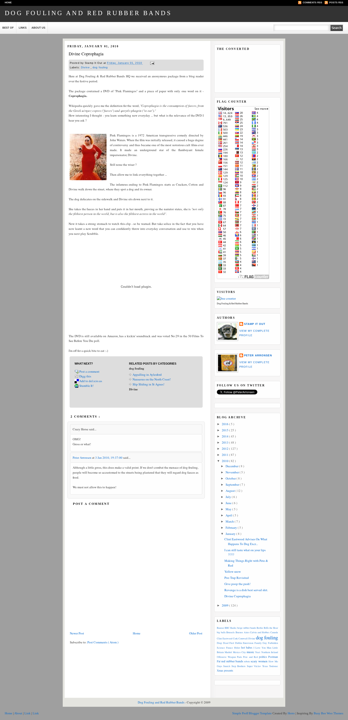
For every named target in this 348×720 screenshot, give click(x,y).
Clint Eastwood (224, 638)
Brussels (230, 632)
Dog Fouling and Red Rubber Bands (88, 13)
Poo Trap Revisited (236, 578)
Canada (274, 632)
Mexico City (239, 652)
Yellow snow (232, 571)
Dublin (238, 643)
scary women (259, 661)
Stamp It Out (254, 324)
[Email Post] (151, 63)
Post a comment (89, 371)
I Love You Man (262, 647)
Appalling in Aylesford (147, 374)
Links (23, 27)
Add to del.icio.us (90, 381)
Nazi (257, 652)
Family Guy (260, 643)
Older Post (195, 633)
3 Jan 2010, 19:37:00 (109, 457)
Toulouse (273, 666)
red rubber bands (232, 661)
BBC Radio (230, 627)
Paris (239, 657)
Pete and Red (250, 657)
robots (247, 661)
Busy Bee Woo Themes (328, 713)
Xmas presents (225, 670)
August (231, 491)
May (229, 509)
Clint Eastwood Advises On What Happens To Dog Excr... (245, 541)
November (233, 472)
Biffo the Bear (271, 627)
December (232, 466)
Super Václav (254, 666)
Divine (86, 67)
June (229, 503)
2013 (225, 442)
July (229, 497)
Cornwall (243, 638)
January (231, 534)
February (232, 527)
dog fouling (100, 67)
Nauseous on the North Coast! (152, 379)
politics (263, 657)
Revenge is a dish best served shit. (246, 590)
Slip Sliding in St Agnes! (148, 384)
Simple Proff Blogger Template (252, 713)
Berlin (260, 627)
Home (8, 2)
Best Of (8, 27)
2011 (225, 455)
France (229, 647)
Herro (291, 713)
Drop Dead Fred (225, 643)
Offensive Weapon (226, 657)
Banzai (220, 627)
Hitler (237, 647)
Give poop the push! (237, 584)
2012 (225, 448)
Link (27, 713)
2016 (225, 424)
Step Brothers (238, 666)
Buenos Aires (242, 632)
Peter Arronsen (82, 457)
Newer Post (77, 633)
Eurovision (248, 643)
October (231, 478)
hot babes (246, 647)
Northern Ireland (269, 652)
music (250, 652)
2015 (225, 430)
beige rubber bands (246, 627)
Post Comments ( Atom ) (102, 642)
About (18, 713)
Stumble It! (86, 386)
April (229, 515)
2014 (225, 436)
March (230, 521)
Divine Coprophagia (86, 54)
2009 (225, 605)
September (233, 484)
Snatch (226, 666)
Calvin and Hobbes (259, 632)
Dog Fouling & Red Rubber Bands (232, 303)
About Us (38, 27)
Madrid (228, 652)
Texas (265, 666)
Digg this (85, 376)
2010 (225, 461)
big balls (221, 632)
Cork (235, 638)
